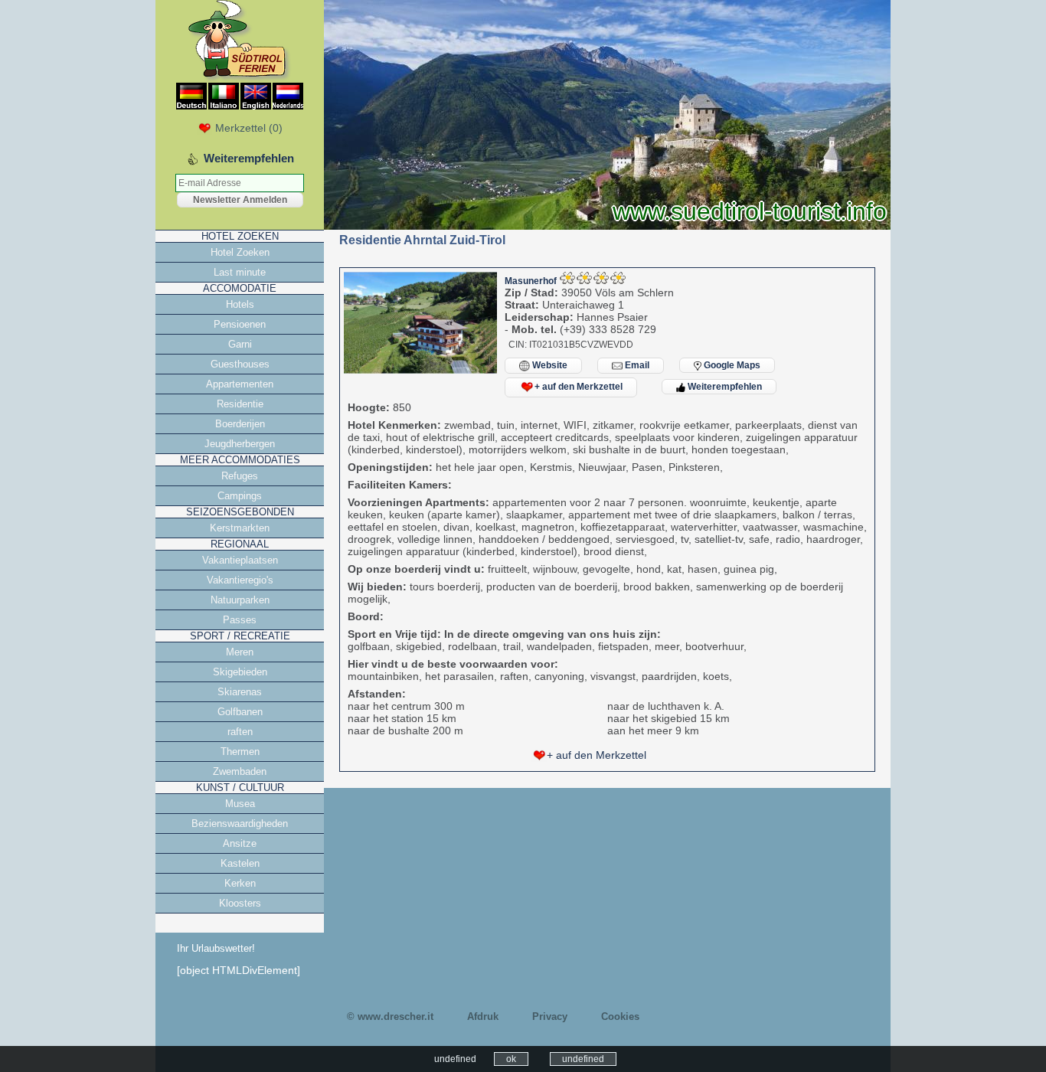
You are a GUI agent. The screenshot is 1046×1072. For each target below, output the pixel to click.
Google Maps (730, 365)
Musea (240, 803)
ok (511, 1059)
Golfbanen (240, 711)
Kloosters (240, 903)
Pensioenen (240, 324)
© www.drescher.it (390, 1016)
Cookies (620, 1016)
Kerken (240, 883)
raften (240, 731)
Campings (239, 496)
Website (548, 365)
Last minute (240, 272)
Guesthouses (240, 364)
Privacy (549, 1016)
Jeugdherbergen (239, 443)
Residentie (240, 404)
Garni (240, 344)
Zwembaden (239, 771)
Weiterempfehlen (723, 386)
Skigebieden (240, 672)
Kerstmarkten (240, 528)
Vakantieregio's (240, 580)
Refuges (239, 476)
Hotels (240, 304)
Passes (240, 620)
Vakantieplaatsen (240, 560)
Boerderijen (240, 424)
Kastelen (240, 863)
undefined (583, 1059)
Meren (239, 652)
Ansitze (240, 843)
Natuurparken (240, 600)
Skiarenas (239, 692)
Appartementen (239, 384)
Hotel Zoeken (240, 252)
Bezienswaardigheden (239, 823)
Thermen (240, 751)
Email (636, 365)
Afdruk (482, 1016)
